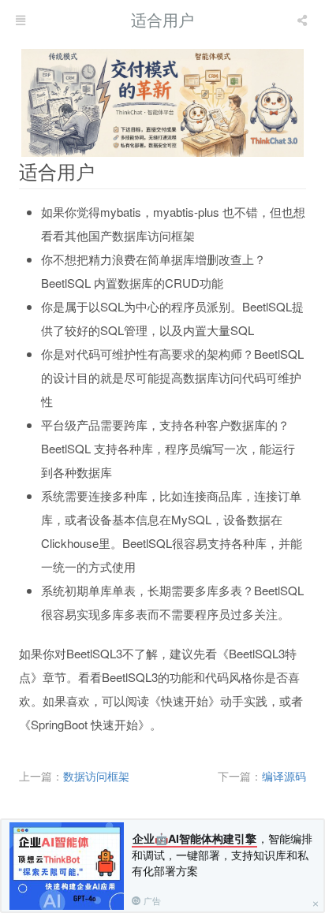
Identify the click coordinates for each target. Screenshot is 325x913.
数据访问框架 (96, 776)
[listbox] (304, 20)
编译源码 (284, 776)
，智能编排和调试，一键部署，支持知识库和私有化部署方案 (222, 855)
